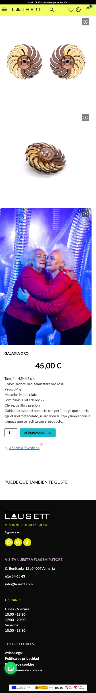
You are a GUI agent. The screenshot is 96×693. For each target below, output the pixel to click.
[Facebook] (9, 542)
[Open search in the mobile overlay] (52, 9)
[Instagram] (18, 542)
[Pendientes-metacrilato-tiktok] (27, 542)
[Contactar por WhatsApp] (10, 668)
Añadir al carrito (37, 432)
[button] (4, 9)
